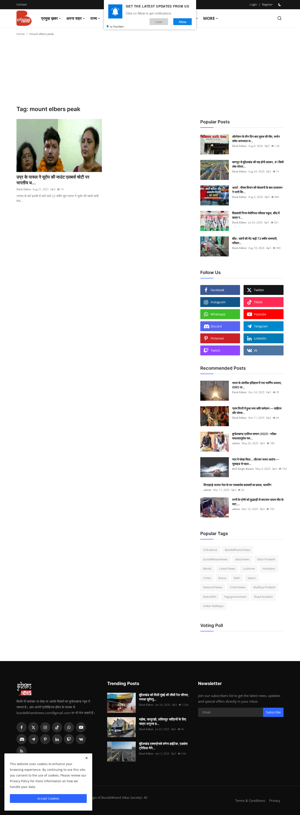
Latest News (227, 568)
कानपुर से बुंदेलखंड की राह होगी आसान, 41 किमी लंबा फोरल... (258, 164)
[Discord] (21, 739)
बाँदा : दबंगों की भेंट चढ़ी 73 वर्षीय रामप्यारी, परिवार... (254, 241)
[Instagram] (45, 727)
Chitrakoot (210, 550)
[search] (279, 18)
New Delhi (209, 597)
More (209, 18)
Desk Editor (23, 189)
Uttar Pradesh (266, 559)
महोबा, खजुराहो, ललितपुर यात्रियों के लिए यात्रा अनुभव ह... (162, 721)
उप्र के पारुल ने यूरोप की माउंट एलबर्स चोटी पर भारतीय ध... (52, 179)
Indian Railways (213, 606)
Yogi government (235, 597)
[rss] (21, 751)
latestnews (242, 559)
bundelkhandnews (215, 559)
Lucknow (249, 568)
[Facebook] (21, 727)
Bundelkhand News (237, 550)
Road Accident (263, 597)
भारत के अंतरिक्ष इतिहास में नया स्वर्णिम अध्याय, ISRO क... (257, 385)
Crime (207, 578)
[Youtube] (81, 727)
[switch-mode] (280, 4)
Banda (207, 568)
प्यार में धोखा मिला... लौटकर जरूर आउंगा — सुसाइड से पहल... (255, 461)
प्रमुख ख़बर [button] (49, 18)
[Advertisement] (150, 72)
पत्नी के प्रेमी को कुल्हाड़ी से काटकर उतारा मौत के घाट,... (258, 502)
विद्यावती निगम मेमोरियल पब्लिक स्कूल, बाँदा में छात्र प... (256, 215)
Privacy (274, 800)
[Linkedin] (57, 739)
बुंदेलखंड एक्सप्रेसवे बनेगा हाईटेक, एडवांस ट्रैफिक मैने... (163, 746)
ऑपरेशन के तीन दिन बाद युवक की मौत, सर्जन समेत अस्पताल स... (256, 139)
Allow (182, 21)
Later (159, 21)
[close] (86, 758)
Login (253, 4)
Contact (21, 4)
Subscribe (273, 712)
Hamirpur (268, 568)
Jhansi (222, 578)
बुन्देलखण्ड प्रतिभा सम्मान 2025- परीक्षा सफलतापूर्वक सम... (254, 436)
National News (212, 587)
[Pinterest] (45, 739)
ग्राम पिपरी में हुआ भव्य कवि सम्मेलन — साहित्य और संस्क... (257, 410)
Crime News (238, 587)
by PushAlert (117, 26)
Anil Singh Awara (243, 469)
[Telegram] (33, 739)
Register (267, 4)
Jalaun (252, 578)
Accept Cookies (48, 798)
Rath (237, 578)
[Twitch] (69, 739)
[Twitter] (33, 727)
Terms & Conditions (250, 800)
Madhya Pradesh (264, 587)
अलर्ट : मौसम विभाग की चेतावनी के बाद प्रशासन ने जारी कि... (257, 190)
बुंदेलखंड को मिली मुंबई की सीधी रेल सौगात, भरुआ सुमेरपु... (164, 697)
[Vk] (81, 739)
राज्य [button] (93, 18)
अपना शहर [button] (74, 18)
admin (236, 443)
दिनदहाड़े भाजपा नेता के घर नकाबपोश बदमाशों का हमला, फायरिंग (237, 485)
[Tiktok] (57, 727)
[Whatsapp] (69, 727)
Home (20, 34)
